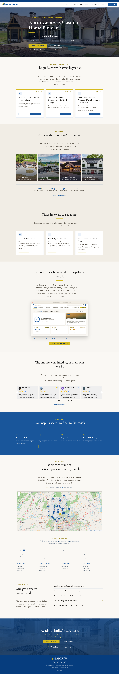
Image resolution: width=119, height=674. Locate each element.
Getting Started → (23, 447)
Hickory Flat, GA (21, 556)
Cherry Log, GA (64, 552)
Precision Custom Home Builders (59, 667)
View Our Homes (55, 45)
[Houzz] (64, 662)
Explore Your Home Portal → (59, 343)
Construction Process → (92, 447)
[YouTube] (61, 662)
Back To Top (60, 670)
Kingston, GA (86, 554)
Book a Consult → (82, 251)
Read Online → (24, 113)
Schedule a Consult (51, 641)
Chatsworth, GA (64, 568)
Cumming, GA (42, 568)
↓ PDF (35, 113)
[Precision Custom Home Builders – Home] (10, 4)
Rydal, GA (85, 558)
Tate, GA (41, 554)
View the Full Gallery (59, 195)
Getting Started (84, 4)
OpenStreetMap (95, 530)
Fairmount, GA (20, 568)
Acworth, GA (86, 568)
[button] (102, 392)
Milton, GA (85, 566)
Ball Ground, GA (20, 554)
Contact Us (112, 4)
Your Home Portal (50, 665)
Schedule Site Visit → (24, 251)
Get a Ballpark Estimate (38, 45)
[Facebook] (54, 662)
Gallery (66, 4)
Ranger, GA (19, 570)
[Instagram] (57, 662)
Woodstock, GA (21, 552)
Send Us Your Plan (68, 641)
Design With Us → (67, 447)
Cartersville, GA (86, 550)
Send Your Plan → (52, 251)
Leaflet (90, 530)
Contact (71, 665)
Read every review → (59, 404)
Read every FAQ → (21, 611)
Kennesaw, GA (86, 570)
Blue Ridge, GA (64, 566)
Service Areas (94, 4)
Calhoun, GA (20, 566)
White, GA (85, 560)
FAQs (66, 665)
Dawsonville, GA (43, 566)
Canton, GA (19, 550)
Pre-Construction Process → (48, 446)
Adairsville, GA (86, 556)
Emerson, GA (86, 552)
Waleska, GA (20, 558)
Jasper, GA (41, 550)
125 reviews (71, 401)
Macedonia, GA (42, 558)
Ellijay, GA (63, 550)
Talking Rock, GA (43, 552)
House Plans (74, 4)
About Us (103, 4)
